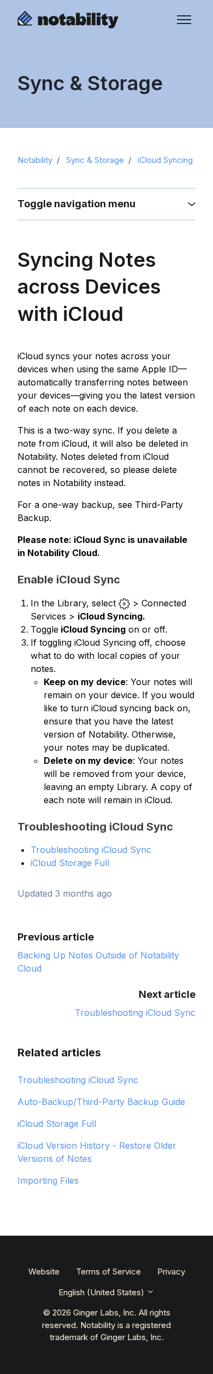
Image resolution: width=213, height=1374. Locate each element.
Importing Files (48, 1180)
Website (44, 1271)
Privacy (171, 1271)
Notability (34, 160)
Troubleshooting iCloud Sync (91, 849)
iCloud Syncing (165, 160)
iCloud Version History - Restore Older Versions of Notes (96, 1152)
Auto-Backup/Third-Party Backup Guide (101, 1101)
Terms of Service (108, 1271)
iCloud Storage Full (71, 862)
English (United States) (102, 1292)
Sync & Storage (95, 160)
